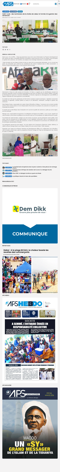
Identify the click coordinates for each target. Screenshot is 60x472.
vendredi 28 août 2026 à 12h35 (12, 254)
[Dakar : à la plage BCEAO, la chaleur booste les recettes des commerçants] (30, 274)
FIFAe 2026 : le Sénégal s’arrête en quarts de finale (26, 173)
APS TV (29, 4)
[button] (59, 1)
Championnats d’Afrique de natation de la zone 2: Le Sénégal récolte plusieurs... (32, 170)
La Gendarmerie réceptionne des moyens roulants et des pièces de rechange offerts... (34, 167)
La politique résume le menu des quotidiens (24, 176)
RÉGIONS (24, 4)
